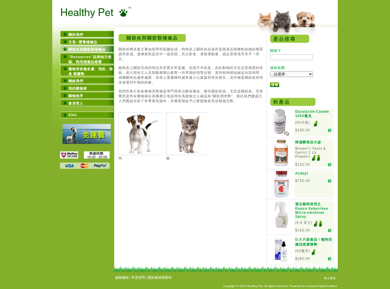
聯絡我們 (76, 81)
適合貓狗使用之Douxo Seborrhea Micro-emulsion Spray (311, 210)
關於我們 (76, 35)
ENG (73, 115)
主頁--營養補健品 (83, 42)
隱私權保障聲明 (160, 278)
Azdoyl (301, 173)
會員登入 (76, 103)
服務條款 (122, 278)
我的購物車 (78, 88)
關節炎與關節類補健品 (87, 49)
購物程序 (76, 96)
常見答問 (138, 278)
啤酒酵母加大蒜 (308, 142)
